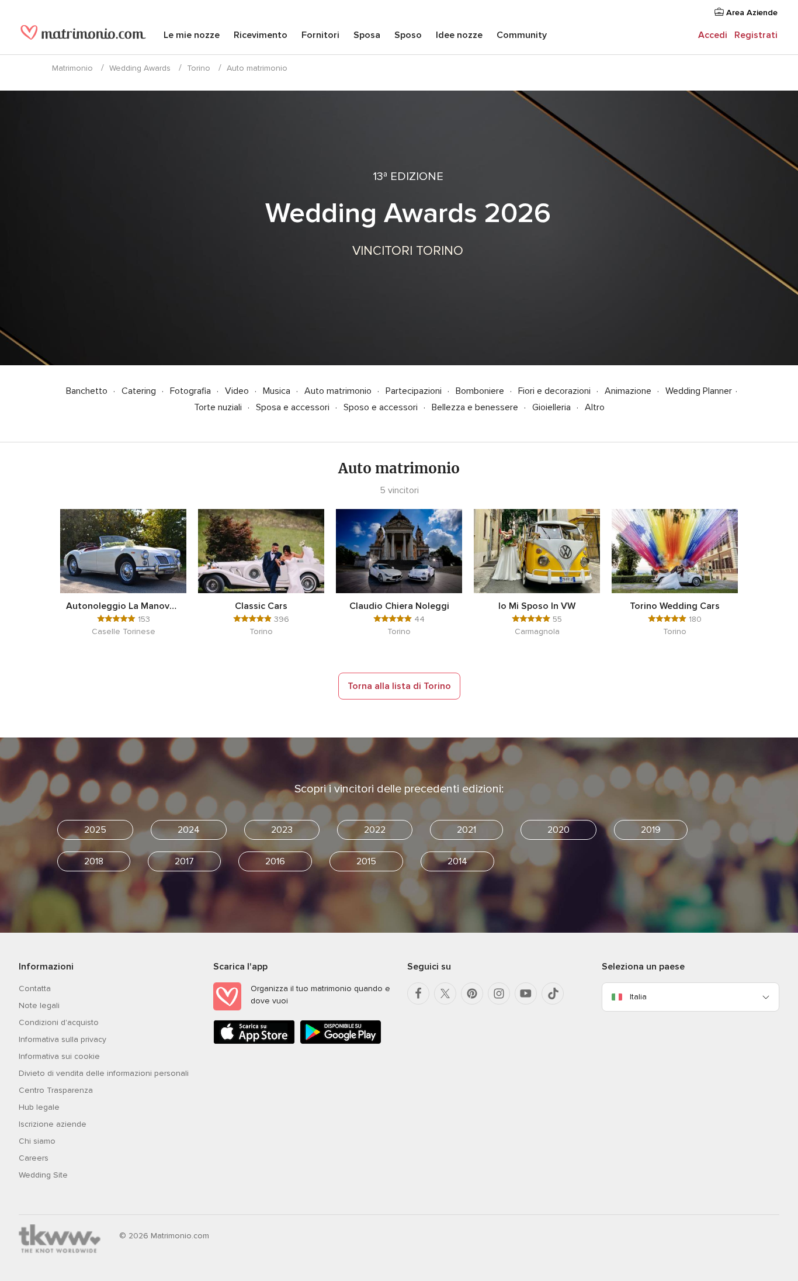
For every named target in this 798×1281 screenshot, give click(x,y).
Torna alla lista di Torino (399, 686)
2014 (457, 861)
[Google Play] (340, 1042)
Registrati (756, 35)
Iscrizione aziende (52, 1124)
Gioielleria (552, 407)
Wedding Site (43, 1175)
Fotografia (191, 391)
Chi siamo (37, 1141)
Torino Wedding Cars (675, 606)
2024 (189, 830)
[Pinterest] (472, 993)
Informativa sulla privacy (62, 1039)
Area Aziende (751, 13)
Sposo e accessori (382, 407)
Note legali (39, 1005)
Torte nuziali (219, 407)
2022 (375, 830)
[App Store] (254, 1042)
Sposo (408, 35)
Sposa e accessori (294, 407)
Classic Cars (261, 606)
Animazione (629, 391)
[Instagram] (499, 993)
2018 (93, 861)
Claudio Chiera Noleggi (399, 606)
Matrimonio (72, 68)
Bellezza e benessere (476, 407)
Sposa (366, 35)
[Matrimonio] (83, 36)
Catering (140, 391)
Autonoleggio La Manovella (123, 606)
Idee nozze (459, 35)
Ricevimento (260, 35)
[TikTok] (553, 993)
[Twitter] (445, 993)
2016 (275, 861)
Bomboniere (481, 391)
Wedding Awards (140, 68)
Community (522, 35)
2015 (366, 861)
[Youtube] (526, 993)
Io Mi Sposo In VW (536, 606)
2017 (184, 861)
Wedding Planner (698, 391)
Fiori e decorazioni (555, 391)
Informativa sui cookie (59, 1056)
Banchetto (88, 391)
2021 (466, 830)
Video (238, 391)
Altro (595, 407)
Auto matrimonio (339, 391)
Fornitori (320, 35)
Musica (278, 391)
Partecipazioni (415, 391)
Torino (198, 68)
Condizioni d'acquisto (59, 1022)
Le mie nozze (192, 35)
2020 (558, 830)
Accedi (712, 35)
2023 (282, 830)
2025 (95, 830)
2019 (651, 830)
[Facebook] (418, 993)
